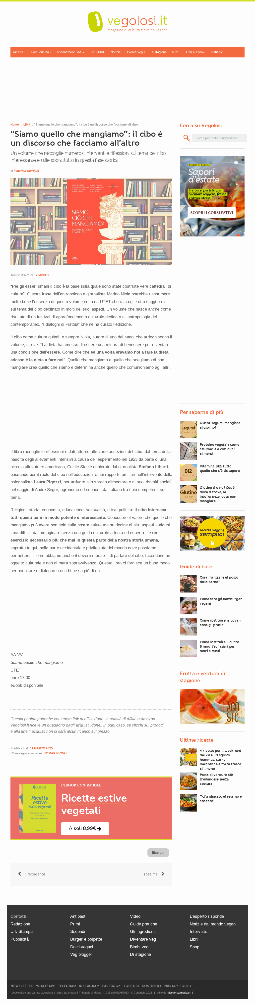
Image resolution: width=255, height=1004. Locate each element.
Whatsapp (45, 986)
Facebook (111, 986)
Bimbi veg (139, 947)
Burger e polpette (86, 939)
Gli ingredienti (143, 931)
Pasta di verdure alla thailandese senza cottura (217, 779)
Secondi (77, 931)
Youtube (131, 986)
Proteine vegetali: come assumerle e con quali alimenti (219, 449)
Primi (75, 924)
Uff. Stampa (21, 931)
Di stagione (158, 52)
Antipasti (78, 916)
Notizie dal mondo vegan (213, 924)
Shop (194, 947)
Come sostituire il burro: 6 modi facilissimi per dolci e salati (220, 646)
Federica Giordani (26, 171)
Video (135, 916)
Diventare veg (143, 939)
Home (14, 124)
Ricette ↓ (19, 52)
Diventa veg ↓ (135, 52)
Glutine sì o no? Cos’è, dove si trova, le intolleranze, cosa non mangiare (218, 494)
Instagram (89, 986)
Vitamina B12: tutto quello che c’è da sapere (220, 468)
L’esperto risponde (207, 916)
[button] (85, 828)
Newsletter (21, 986)
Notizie (116, 52)
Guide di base (196, 566)
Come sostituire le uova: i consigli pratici (220, 622)
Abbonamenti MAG (70, 52)
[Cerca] (187, 138)
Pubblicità (19, 939)
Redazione (20, 924)
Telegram (67, 986)
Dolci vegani (81, 947)
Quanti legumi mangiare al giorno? (220, 425)
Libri (26, 124)
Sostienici (216, 52)
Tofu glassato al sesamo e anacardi (221, 798)
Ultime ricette (196, 740)
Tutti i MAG (97, 52)
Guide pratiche (143, 924)
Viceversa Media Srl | (180, 992)
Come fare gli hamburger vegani (221, 601)
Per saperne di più (201, 412)
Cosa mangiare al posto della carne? (219, 579)
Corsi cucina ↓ (41, 52)
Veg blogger (81, 954)
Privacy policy (178, 986)
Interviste (198, 931)
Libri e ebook (195, 52)
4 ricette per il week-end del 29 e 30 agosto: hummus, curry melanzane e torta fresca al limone (220, 759)
